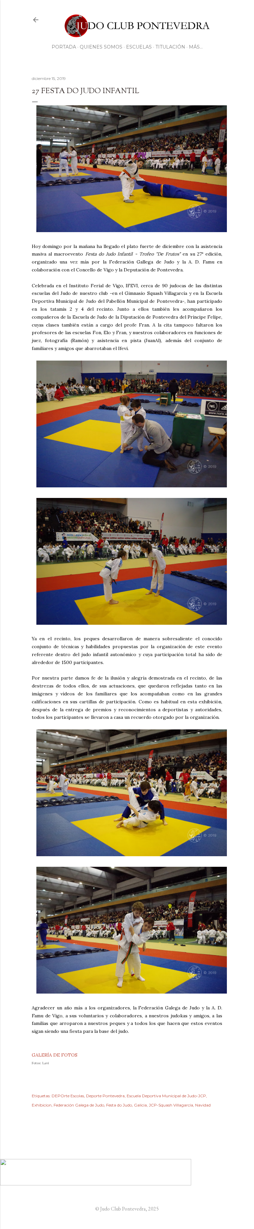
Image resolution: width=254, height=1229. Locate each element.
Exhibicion (42, 1105)
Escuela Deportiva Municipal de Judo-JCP (166, 1095)
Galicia (140, 1105)
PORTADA (64, 47)
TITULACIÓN (170, 47)
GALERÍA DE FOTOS (54, 1055)
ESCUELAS (139, 47)
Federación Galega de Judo (79, 1105)
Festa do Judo (119, 1105)
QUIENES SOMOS (101, 47)
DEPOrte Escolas (68, 1095)
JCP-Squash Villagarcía (171, 1105)
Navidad (203, 1105)
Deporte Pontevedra (105, 1095)
